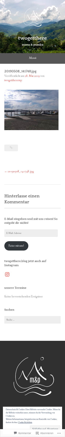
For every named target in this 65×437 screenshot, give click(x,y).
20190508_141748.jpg (21, 171)
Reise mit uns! (16, 246)
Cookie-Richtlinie (25, 422)
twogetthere (32, 38)
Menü (32, 58)
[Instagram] (7, 274)
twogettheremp (13, 80)
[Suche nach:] (32, 320)
